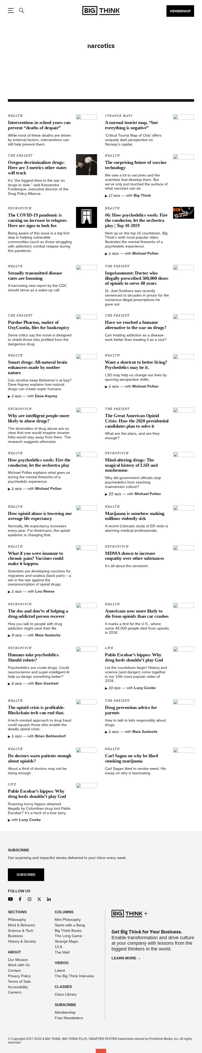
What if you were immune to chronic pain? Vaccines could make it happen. (35, 558)
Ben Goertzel (46, 683)
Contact (14, 970)
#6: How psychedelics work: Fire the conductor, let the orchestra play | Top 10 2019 (136, 220)
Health (15, 115)
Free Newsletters (69, 1018)
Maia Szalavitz (47, 635)
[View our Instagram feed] (29, 899)
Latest (60, 970)
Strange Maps (119, 115)
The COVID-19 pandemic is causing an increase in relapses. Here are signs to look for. (37, 220)
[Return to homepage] (101, 10)
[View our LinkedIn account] (49, 899)
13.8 (58, 947)
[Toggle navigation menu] (11, 10)
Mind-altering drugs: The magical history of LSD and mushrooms (131, 465)
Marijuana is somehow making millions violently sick (134, 516)
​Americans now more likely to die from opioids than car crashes (137, 613)
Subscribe (26, 875)
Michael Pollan (145, 253)
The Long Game (68, 936)
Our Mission (18, 960)
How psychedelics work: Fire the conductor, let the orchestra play (39, 462)
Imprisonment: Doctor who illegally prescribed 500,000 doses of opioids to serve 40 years (136, 278)
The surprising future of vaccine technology (135, 165)
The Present (20, 155)
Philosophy (17, 919)
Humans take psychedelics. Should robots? (33, 657)
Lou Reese (44, 591)
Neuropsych (20, 208)
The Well (62, 952)
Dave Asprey (46, 396)
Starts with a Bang (70, 925)
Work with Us (19, 965)
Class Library (66, 994)
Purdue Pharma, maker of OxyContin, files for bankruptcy (38, 325)
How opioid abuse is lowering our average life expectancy (40, 516)
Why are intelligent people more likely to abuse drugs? (38, 418)
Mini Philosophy (68, 919)
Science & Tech (20, 930)
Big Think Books (68, 930)
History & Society (22, 941)
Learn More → (126, 958)
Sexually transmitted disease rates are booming (35, 275)
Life (109, 648)
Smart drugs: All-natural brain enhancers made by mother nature (37, 367)
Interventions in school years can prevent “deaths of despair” (39, 125)
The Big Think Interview (74, 976)
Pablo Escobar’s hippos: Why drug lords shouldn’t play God (134, 657)
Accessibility (18, 987)
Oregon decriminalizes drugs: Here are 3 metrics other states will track (37, 167)
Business (15, 936)
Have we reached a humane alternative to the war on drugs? (135, 325)
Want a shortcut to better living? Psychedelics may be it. (136, 364)
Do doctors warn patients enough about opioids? (39, 758)
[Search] (21, 10)
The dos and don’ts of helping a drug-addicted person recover (38, 613)
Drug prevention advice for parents (131, 710)
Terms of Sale (19, 981)
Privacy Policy (19, 976)
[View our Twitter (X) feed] (39, 899)
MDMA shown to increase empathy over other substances (134, 556)
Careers (14, 992)
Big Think (142, 195)
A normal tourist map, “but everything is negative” (131, 125)
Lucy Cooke (145, 688)
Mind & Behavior (21, 925)
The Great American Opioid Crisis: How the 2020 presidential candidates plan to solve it (137, 421)
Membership (180, 11)
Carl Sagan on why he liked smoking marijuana (131, 758)
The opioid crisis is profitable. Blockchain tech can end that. (36, 710)
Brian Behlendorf (50, 736)
